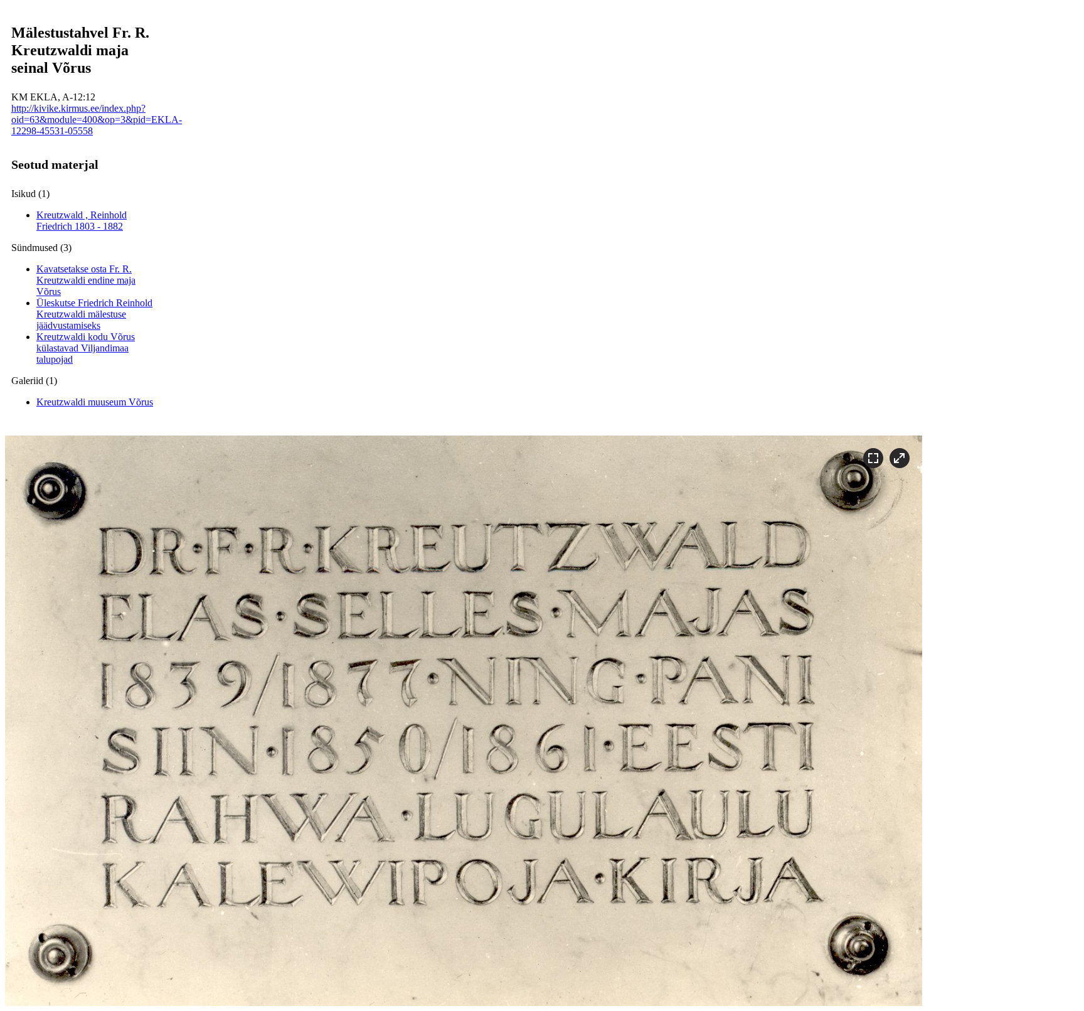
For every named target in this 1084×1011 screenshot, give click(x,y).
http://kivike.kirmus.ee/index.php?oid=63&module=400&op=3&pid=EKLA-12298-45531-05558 (96, 119)
